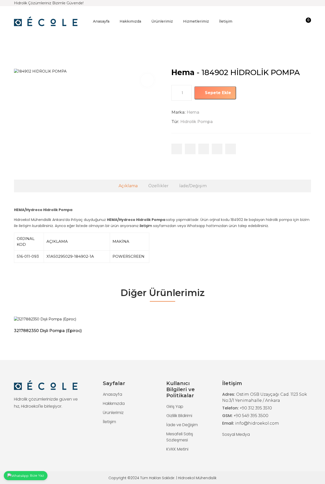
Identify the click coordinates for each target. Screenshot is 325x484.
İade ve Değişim (182, 425)
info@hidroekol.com (257, 423)
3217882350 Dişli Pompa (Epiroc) (48, 330)
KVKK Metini (177, 449)
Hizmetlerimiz (196, 21)
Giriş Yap (174, 406)
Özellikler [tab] (158, 185)
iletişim (146, 225)
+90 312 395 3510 (256, 408)
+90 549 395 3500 (251, 415)
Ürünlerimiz (162, 21)
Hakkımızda (130, 21)
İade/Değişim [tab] (193, 185)
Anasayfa (101, 21)
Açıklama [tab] (128, 185)
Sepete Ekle (217, 92)
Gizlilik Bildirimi (179, 416)
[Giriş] (297, 21)
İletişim (225, 21)
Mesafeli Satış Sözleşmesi (179, 437)
